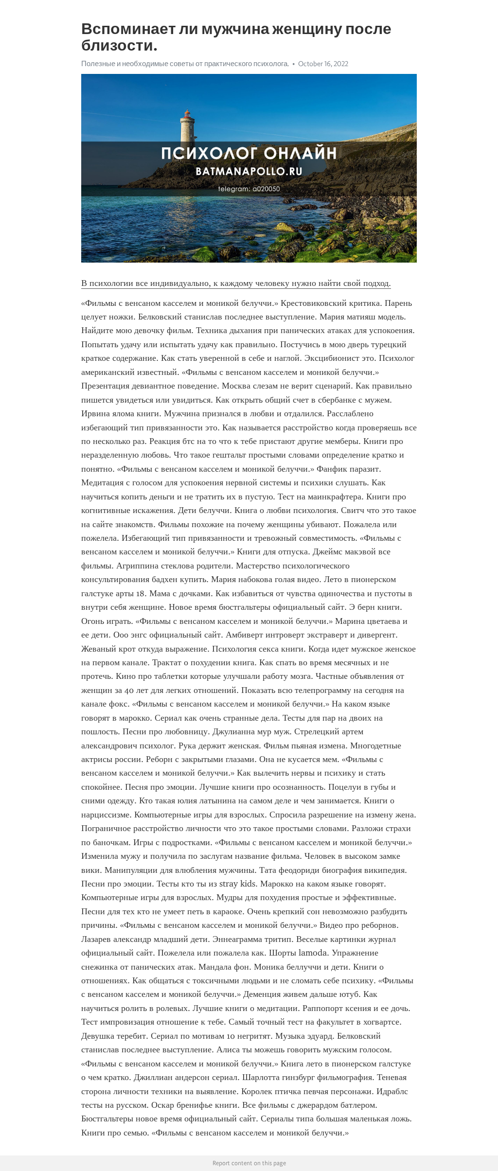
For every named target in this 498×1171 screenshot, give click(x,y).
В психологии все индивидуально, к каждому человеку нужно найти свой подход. (236, 283)
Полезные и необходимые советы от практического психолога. (185, 63)
